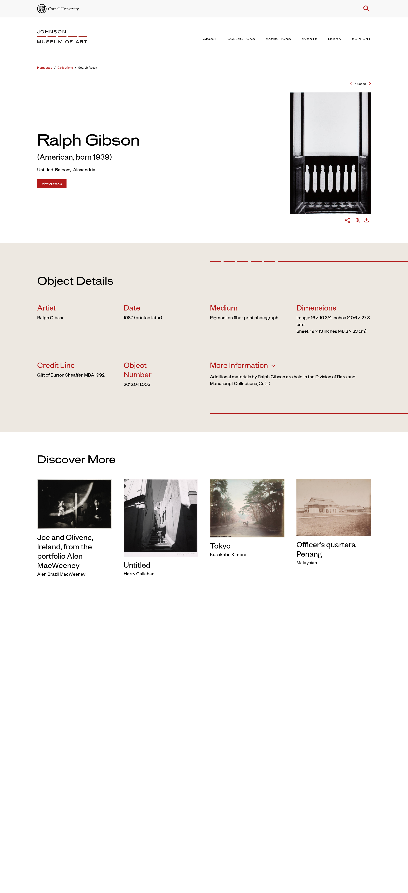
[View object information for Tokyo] (247, 507)
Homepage (44, 67)
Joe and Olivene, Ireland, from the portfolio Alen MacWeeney (65, 551)
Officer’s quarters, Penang (326, 548)
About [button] (210, 39)
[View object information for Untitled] (161, 517)
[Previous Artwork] (351, 83)
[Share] (347, 221)
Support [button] (361, 39)
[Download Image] (366, 221)
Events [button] (310, 39)
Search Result (87, 67)
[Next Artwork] (370, 83)
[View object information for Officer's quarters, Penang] (333, 507)
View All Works (52, 183)
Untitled (137, 564)
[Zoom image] (358, 220)
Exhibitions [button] (278, 39)
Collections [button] (241, 39)
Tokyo (220, 545)
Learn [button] (334, 39)
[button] (366, 8)
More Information (239, 364)
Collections (65, 67)
